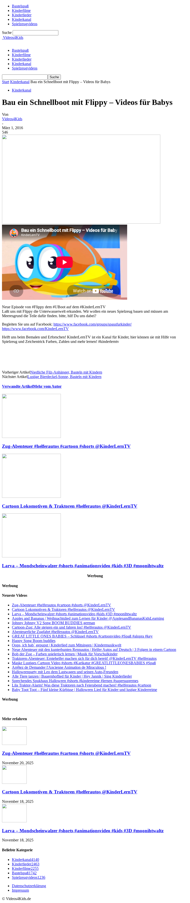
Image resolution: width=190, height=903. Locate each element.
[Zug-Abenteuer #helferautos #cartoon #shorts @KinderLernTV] (31, 436)
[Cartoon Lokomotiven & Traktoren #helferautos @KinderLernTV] (31, 496)
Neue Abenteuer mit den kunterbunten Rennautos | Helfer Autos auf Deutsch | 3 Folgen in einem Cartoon (94, 649)
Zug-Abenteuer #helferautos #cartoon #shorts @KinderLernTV (66, 446)
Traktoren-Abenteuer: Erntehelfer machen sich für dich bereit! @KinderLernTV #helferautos (84, 658)
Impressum (20, 890)
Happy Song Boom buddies (33, 641)
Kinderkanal (21, 64)
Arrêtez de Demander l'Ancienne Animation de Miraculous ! (59, 667)
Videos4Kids (12, 119)
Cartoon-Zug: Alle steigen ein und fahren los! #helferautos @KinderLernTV (71, 627)
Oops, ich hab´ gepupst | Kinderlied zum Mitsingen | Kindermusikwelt (66, 645)
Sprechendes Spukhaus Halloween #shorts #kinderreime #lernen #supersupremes (75, 681)
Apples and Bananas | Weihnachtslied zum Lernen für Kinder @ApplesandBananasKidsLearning (88, 618)
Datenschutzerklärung (29, 886)
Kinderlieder (21, 59)
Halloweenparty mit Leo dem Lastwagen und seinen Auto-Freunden (65, 672)
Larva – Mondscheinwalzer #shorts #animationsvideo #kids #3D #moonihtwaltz (83, 565)
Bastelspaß (20, 50)
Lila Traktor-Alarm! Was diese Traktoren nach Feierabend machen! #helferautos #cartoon (81, 685)
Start (5, 82)
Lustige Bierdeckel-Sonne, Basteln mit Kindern (64, 377)
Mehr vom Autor (47, 386)
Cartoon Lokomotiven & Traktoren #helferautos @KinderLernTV (69, 506)
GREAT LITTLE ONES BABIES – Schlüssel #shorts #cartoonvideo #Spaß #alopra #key (82, 636)
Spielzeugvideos (24, 24)
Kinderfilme (21, 55)
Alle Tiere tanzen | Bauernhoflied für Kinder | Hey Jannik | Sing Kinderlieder (72, 676)
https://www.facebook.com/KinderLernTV (35, 329)
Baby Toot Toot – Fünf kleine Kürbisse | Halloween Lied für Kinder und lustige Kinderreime (84, 690)
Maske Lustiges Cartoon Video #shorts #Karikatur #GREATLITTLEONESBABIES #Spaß (84, 663)
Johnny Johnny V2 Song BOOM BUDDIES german (53, 623)
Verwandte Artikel (17, 386)
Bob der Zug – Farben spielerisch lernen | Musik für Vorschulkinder (65, 654)
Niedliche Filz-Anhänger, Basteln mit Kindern (66, 372)
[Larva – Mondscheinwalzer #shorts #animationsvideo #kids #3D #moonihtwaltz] (31, 556)
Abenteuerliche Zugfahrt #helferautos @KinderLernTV (55, 632)
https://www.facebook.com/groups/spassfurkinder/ (92, 324)
